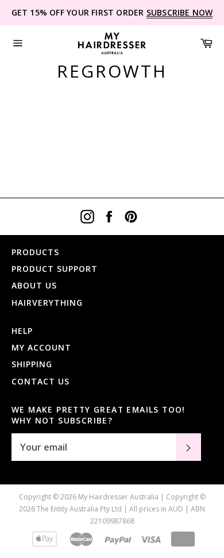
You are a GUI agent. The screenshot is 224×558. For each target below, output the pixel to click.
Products (35, 252)
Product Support (54, 268)
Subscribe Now (179, 12)
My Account (41, 347)
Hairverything (47, 302)
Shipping (31, 364)
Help (22, 330)
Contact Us (40, 381)
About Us (34, 285)
